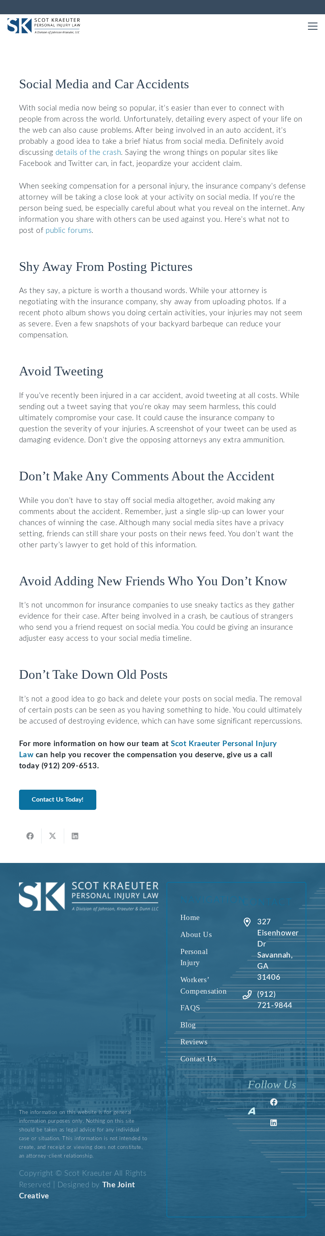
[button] (312, 26)
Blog (188, 1025)
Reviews (194, 1042)
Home (190, 917)
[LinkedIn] (273, 1122)
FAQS (190, 1008)
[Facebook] (273, 1102)
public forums (69, 230)
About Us (196, 934)
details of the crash (88, 152)
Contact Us (198, 1059)
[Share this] (30, 836)
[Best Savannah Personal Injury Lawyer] (44, 26)
